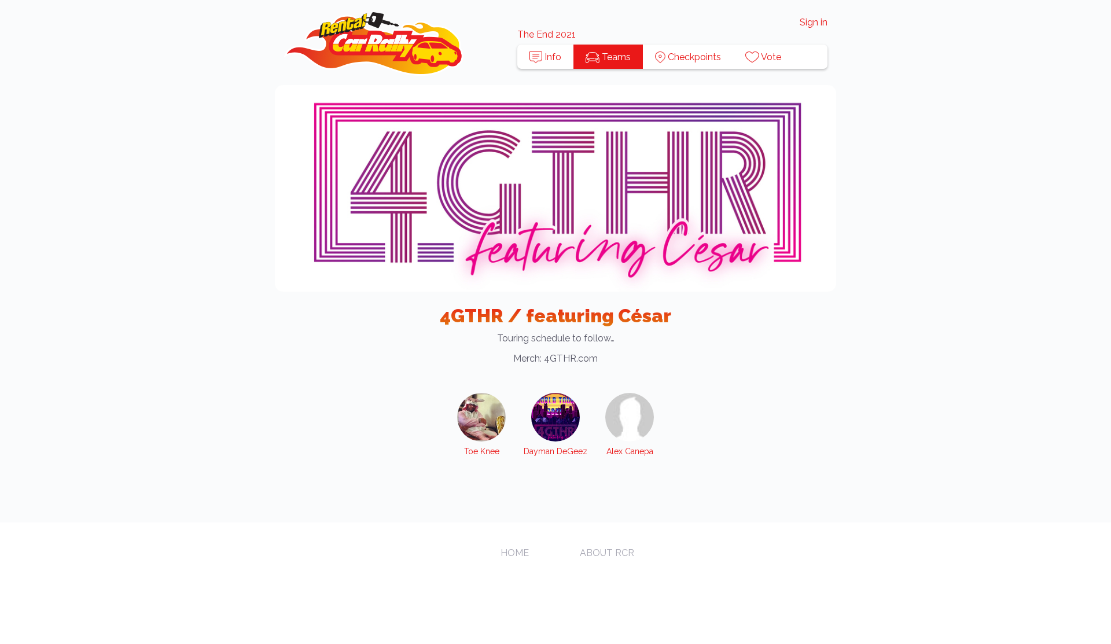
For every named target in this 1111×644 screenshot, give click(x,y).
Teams (615, 56)
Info (551, 56)
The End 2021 (546, 34)
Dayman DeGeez (555, 451)
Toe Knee (481, 451)
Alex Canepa (629, 451)
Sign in (813, 22)
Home (515, 552)
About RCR (607, 552)
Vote (770, 56)
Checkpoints (693, 56)
